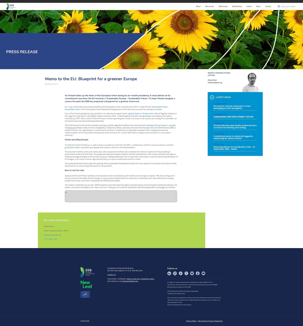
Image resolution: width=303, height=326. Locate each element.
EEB (87, 272)
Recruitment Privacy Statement (210, 321)
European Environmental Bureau (156, 127)
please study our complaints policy (140, 279)
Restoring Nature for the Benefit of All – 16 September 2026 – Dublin (234, 148)
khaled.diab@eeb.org (52, 235)
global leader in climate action (141, 113)
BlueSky (192, 273)
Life (85, 294)
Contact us (111, 275)
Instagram (175, 273)
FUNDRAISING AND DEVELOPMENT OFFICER (233, 117)
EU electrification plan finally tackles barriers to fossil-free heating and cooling (235, 126)
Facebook (198, 273)
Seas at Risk (75, 147)
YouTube (203, 273)
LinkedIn (169, 273)
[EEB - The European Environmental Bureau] (11, 6)
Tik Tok (181, 273)
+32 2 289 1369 (50, 239)
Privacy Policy (191, 321)
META (86, 284)
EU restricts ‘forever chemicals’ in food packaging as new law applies (232, 107)
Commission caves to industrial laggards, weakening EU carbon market (233, 137)
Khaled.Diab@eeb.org (215, 82)
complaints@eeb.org (130, 281)
